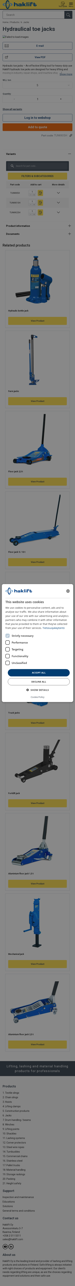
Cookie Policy (37, 696)
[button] (37, 690)
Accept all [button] (39, 672)
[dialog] (37, 643)
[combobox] (68, 591)
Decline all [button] (38, 681)
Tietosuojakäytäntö (54, 628)
